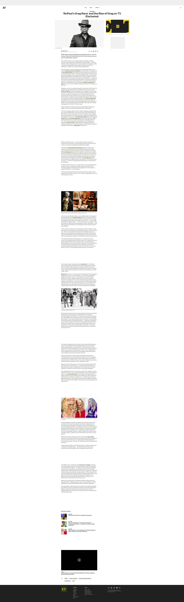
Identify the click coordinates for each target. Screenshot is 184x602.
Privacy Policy (87, 590)
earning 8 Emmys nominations (72, 71)
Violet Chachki (90, 437)
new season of (82, 465)
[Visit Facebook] (109, 588)
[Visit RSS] (120, 588)
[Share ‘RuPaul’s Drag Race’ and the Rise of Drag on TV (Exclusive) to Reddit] (93, 51)
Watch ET (97, 7)
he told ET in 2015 (70, 122)
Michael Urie (64, 274)
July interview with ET (72, 374)
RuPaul (66, 578)
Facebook (75, 589)
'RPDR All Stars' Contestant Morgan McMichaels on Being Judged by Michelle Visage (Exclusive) (78, 573)
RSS (74, 598)
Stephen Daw (65, 51)
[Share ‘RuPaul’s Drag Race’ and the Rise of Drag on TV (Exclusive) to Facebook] (89, 51)
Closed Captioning (88, 591)
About (74, 595)
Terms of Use (87, 589)
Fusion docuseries (77, 217)
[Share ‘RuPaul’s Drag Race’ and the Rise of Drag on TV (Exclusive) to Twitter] (91, 51)
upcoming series (88, 158)
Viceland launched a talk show (75, 147)
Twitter (74, 591)
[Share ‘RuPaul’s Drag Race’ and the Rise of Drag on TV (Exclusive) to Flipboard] (95, 51)
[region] (117, 26)
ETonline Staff (75, 596)
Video (91, 7)
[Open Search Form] (180, 7)
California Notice (88, 593)
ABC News (76, 125)
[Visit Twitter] (111, 588)
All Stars (88, 465)
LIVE (85, 7)
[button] (79, 560)
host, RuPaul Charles (68, 72)
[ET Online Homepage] (4, 8)
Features (92, 11)
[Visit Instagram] (114, 588)
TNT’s (66, 152)
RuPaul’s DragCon (65, 91)
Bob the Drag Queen (91, 98)
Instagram (75, 590)
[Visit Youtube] (117, 588)
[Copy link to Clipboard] (97, 51)
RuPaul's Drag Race (73, 578)
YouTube (74, 593)
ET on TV (74, 594)
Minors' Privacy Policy (89, 594)
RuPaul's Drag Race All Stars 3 (85, 578)
